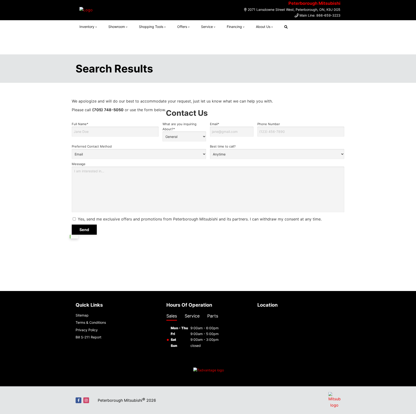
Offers (182, 27)
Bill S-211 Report (88, 337)
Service (207, 27)
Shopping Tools (151, 27)
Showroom (116, 27)
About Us (263, 27)
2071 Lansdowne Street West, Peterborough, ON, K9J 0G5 (294, 9)
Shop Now (261, 43)
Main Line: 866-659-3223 (319, 15)
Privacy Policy (87, 330)
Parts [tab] (212, 315)
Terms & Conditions (91, 322)
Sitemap (82, 315)
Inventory (86, 27)
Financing (234, 27)
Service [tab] (192, 315)
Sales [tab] (171, 315)
